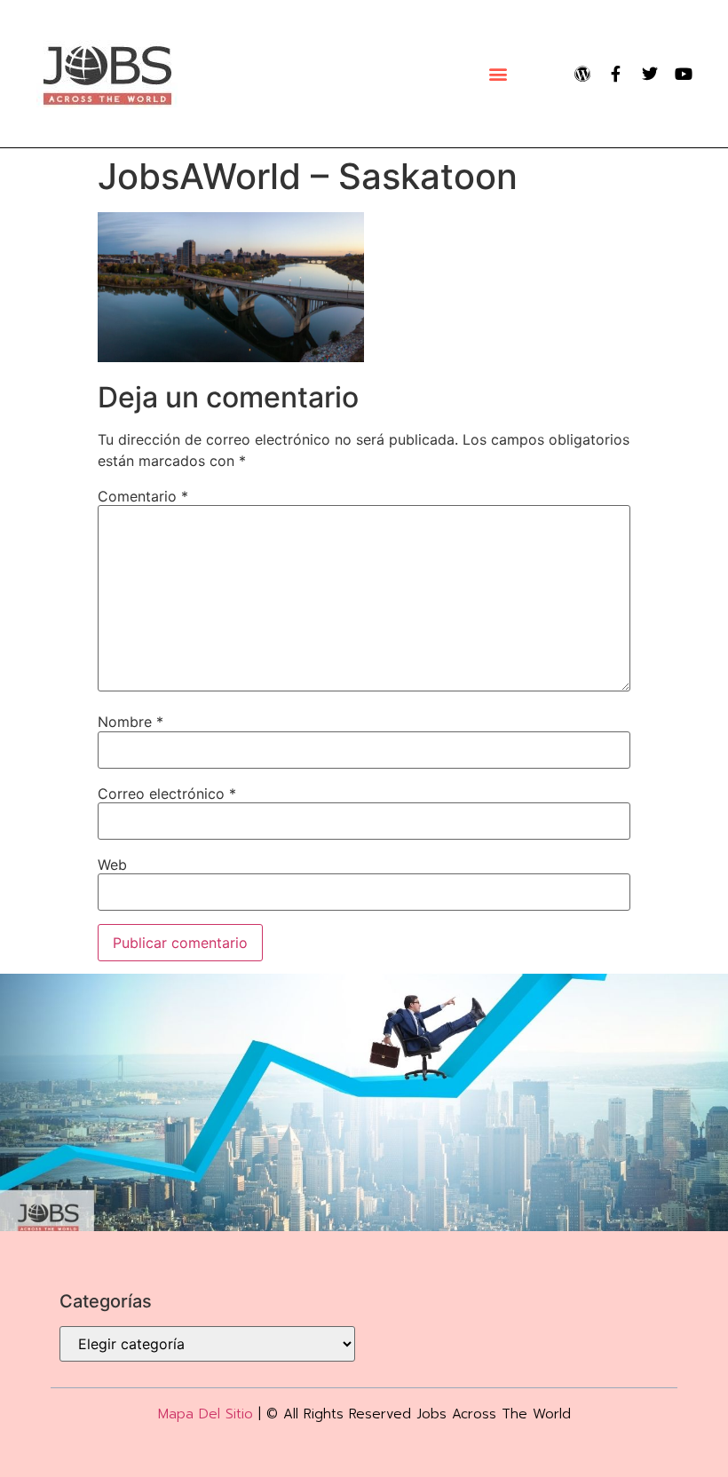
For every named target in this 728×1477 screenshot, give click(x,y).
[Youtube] (684, 74)
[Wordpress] (582, 74)
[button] (497, 74)
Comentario (143, 496)
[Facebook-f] (616, 74)
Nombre (130, 722)
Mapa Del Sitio (205, 1414)
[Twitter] (650, 74)
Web (112, 864)
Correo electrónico (167, 793)
